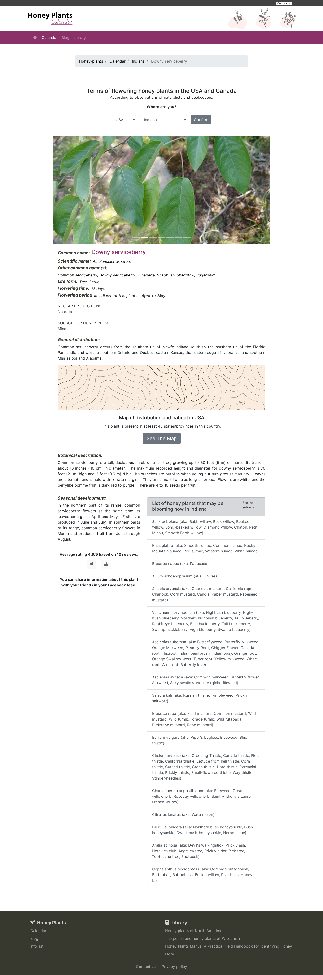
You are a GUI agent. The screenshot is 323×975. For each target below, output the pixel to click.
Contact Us (284, 3)
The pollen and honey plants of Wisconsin (202, 938)
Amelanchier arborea (111, 261)
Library (79, 37)
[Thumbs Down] (91, 564)
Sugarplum (205, 275)
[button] (69, 190)
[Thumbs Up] (106, 564)
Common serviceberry (77, 275)
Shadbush (166, 275)
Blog (65, 37)
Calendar (50, 37)
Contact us (146, 966)
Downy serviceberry (117, 275)
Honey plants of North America (193, 930)
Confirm (201, 119)
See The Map (162, 438)
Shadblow (185, 275)
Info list (37, 946)
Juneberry (146, 275)
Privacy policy (174, 966)
